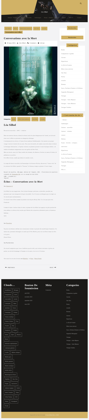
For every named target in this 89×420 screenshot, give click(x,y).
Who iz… (71, 17)
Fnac (31, 258)
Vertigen (63, 96)
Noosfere (9, 223)
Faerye (14, 308)
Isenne (6, 334)
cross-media (8, 299)
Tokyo (17, 392)
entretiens (7, 308)
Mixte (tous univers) (25, 28)
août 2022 (27, 293)
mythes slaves (8, 370)
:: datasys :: (64, 119)
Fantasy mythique (9, 317)
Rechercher (72, 28)
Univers (68, 315)
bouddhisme (8, 290)
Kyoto (6, 339)
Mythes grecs (8, 357)
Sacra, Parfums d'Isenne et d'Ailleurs (72, 88)
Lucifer (7, 352)
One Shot (36, 28)
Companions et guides (67, 53)
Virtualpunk (14, 401)
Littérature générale (10, 348)
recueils (44, 28)
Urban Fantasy (8, 397)
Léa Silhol (44, 12)
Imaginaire (7, 330)
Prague (6, 383)
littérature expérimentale (11, 343)
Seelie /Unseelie (9, 392)
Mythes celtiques (16, 352)
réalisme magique (9, 388)
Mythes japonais (9, 361)
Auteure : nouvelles (26, 17)
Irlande (15, 330)
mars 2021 (27, 304)
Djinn (14, 303)
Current (63, 57)
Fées (13, 325)
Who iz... (64, 169)
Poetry (63, 76)
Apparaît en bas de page (37, 415)
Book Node (38, 258)
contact (79, 17)
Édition (64, 17)
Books (15, 28)
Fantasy (15, 312)
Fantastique (8, 312)
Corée (15, 294)
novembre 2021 (28, 297)
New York (15, 379)
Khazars (19, 334)
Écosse (6, 405)
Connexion (48, 290)
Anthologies (38, 17)
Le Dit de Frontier (66, 65)
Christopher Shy (16, 174)
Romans (63, 84)
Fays (17, 321)
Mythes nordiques (9, 365)
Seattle (18, 388)
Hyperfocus (64, 61)
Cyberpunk (7, 303)
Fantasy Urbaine (9, 321)
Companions (8, 294)
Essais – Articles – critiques (51, 17)
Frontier (7, 325)
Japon (12, 334)
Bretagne (16, 290)
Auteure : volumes (13, 17)
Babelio (25, 258)
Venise (6, 401)
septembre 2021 (28, 300)
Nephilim (7, 379)
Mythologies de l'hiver (10, 374)
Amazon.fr (9, 186)
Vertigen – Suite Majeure (68, 99)
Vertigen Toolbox (66, 107)
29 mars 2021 (11, 43)
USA (16, 397)
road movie (14, 383)
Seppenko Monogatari (67, 92)
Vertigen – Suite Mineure (68, 103)
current (15, 299)
